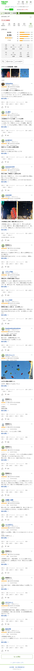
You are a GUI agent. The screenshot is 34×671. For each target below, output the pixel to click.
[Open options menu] (32, 83)
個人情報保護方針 (20, 667)
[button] (5, 73)
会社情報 (11, 667)
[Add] (31, 17)
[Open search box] (3, 61)
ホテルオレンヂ (5, 16)
